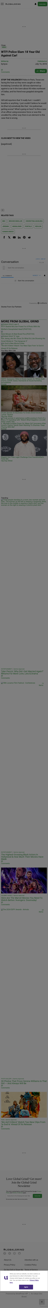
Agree (26, 1287)
